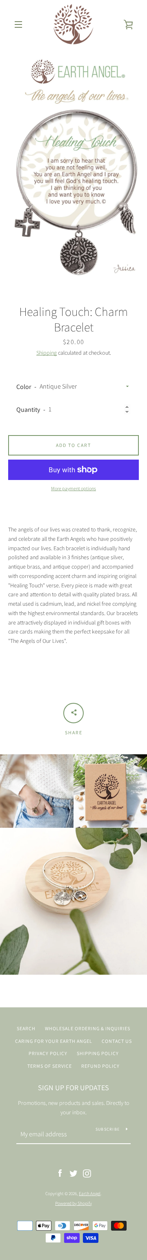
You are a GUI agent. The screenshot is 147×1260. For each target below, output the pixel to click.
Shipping (46, 352)
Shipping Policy (98, 1053)
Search (26, 1028)
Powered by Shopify (73, 1203)
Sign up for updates (73, 1087)
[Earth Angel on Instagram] (87, 1173)
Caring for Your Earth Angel (53, 1041)
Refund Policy (100, 1066)
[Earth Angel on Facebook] (60, 1173)
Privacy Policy (48, 1053)
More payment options (73, 488)
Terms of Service (49, 1066)
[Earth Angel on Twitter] (73, 1173)
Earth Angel (89, 1193)
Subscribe (108, 1129)
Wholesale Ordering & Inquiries (87, 1028)
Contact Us (117, 1041)
